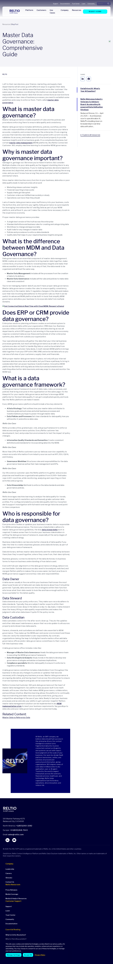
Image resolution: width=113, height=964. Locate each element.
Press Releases (11, 890)
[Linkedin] (82, 79)
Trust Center (76, 4)
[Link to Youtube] (14, 840)
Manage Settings (13, 955)
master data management (21, 143)
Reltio (4, 74)
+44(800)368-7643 (19, 830)
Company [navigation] (65, 10)
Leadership (10, 869)
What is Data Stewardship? (16, 939)
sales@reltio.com (16, 835)
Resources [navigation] (76, 10)
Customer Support (13, 901)
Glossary (9, 878)
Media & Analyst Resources (16, 898)
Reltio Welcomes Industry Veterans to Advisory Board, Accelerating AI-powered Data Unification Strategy (91, 104)
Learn (83, 4)
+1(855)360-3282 (24, 826)
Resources (6, 24)
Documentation (65, 4)
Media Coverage (12, 894)
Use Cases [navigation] (52, 11)
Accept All (28, 955)
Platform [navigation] (29, 10)
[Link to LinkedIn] (7, 840)
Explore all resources (91, 135)
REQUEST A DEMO (95, 11)
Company (9, 864)
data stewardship (49, 530)
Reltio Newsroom (13, 885)
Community (91, 4)
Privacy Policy (40, 955)
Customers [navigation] (41, 10)
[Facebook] (89, 79)
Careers (9, 873)
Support (55, 4)
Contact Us (10, 882)
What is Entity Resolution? (16, 935)
